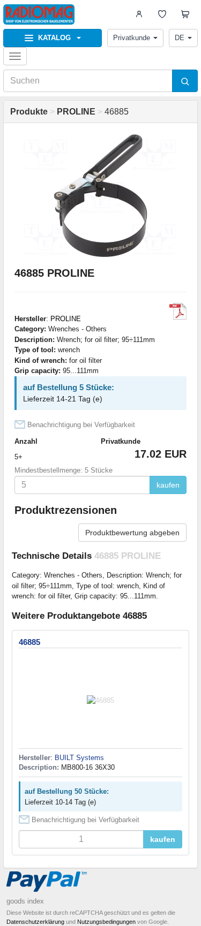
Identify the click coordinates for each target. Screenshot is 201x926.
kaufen (168, 485)
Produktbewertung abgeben (132, 532)
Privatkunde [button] (131, 38)
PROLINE (65, 319)
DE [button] (179, 38)
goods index (25, 901)
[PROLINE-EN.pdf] (178, 311)
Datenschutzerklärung (35, 922)
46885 (29, 642)
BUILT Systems (79, 758)
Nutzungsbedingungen (106, 922)
